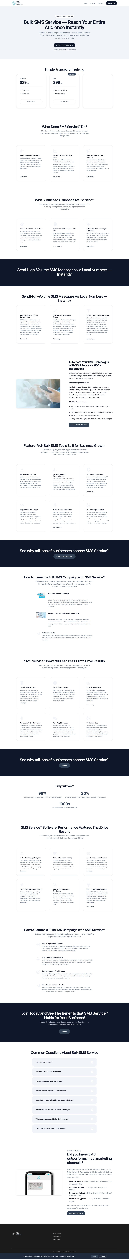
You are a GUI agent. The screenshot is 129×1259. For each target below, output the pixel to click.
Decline (103, 1256)
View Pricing (90, 705)
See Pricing (56, 176)
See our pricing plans (76, 1213)
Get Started (111, 3)
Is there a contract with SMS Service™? (50, 1081)
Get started (23, 339)
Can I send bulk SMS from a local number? (51, 1128)
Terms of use (57, 1233)
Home (85, 3)
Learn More (90, 491)
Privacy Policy (57, 1239)
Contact (99, 3)
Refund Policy (57, 1236)
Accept (94, 1256)
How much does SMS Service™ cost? (49, 1072)
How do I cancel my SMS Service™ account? (51, 1091)
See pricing (56, 339)
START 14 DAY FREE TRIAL (64, 45)
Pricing (92, 3)
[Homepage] (17, 3)
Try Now (64, 765)
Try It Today (56, 246)
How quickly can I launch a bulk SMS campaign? (53, 1109)
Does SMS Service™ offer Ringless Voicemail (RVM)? (54, 1100)
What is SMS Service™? (44, 1062)
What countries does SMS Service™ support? (52, 1119)
